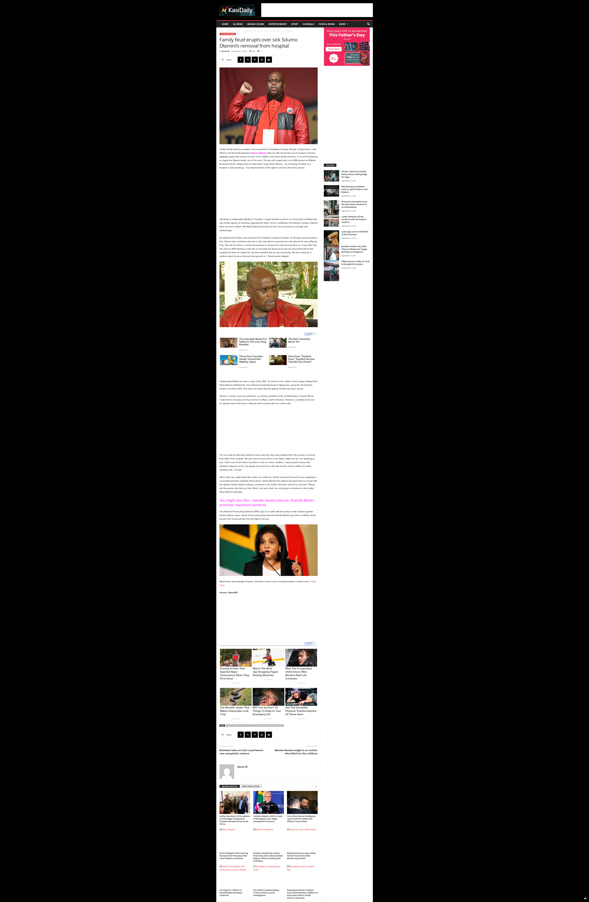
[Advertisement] (317, 10)
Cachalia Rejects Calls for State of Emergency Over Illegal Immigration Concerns (267, 819)
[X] (248, 60)
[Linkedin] (269, 60)
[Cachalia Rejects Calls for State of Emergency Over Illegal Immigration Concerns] (268, 802)
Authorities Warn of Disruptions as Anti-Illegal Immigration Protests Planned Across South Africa (234, 820)
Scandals (308, 24)
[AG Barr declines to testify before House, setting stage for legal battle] (331, 176)
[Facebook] (241, 60)
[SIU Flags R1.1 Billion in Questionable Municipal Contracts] (234, 876)
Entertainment (278, 24)
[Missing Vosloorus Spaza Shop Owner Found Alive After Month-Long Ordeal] (302, 839)
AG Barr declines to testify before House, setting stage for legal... (354, 174)
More (342, 24)
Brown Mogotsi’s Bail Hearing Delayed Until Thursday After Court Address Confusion (233, 856)
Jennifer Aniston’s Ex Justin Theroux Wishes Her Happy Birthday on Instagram (354, 249)
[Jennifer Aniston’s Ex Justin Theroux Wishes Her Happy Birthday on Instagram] (331, 256)
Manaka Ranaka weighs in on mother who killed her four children (296, 752)
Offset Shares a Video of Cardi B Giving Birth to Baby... (355, 262)
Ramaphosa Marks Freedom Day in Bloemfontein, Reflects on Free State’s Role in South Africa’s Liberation (302, 894)
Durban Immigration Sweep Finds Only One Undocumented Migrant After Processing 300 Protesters (268, 857)
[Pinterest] (255, 60)
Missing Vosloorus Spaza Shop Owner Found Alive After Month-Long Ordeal (301, 856)
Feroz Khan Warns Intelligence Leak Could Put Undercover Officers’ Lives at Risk (301, 819)
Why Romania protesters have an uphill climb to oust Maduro (354, 189)
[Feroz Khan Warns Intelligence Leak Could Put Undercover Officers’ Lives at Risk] (302, 802)
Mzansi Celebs (255, 24)
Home (225, 24)
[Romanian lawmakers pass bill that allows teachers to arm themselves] (331, 211)
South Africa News (233, 31)
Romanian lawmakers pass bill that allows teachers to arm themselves (354, 204)
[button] (368, 24)
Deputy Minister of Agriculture (239, 726)
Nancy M (225, 51)
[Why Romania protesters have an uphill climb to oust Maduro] (331, 191)
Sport (294, 24)
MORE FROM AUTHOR (251, 786)
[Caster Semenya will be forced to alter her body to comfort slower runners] (331, 221)
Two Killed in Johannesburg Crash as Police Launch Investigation (266, 893)
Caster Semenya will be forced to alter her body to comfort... (353, 219)
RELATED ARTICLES (229, 786)
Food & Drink (327, 24)
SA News (238, 24)
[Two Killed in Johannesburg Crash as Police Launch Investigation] (268, 876)
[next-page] (316, 786)
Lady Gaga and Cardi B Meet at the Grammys (354, 233)
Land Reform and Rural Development (268, 726)
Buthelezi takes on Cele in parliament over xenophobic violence (241, 752)
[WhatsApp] (262, 60)
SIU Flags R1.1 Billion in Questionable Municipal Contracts (230, 893)
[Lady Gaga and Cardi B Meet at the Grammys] (331, 241)
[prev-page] (312, 786)
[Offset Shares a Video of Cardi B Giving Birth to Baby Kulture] (331, 270)
